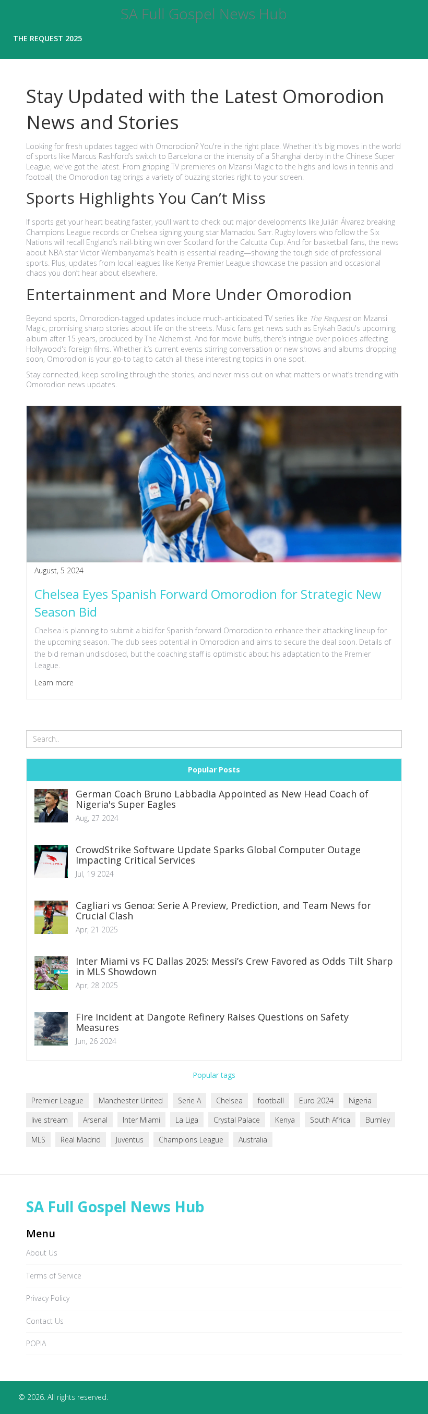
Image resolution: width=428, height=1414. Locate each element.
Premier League (57, 1100)
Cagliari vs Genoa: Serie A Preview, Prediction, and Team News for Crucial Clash (223, 911)
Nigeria (360, 1100)
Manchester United (131, 1100)
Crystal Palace (236, 1120)
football (271, 1100)
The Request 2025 (47, 38)
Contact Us (45, 1321)
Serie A (189, 1100)
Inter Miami (141, 1120)
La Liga (186, 1120)
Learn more (54, 682)
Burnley (377, 1120)
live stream (49, 1120)
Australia (253, 1140)
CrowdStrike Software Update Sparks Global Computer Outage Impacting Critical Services (218, 855)
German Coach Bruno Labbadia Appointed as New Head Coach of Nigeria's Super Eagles (222, 799)
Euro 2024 (316, 1100)
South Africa (330, 1120)
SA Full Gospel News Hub (204, 14)
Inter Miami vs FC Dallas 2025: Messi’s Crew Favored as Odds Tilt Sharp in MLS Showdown (234, 966)
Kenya (285, 1120)
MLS (38, 1140)
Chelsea (229, 1100)
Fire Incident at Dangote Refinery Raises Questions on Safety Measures (212, 1022)
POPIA (36, 1343)
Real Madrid (81, 1140)
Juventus (130, 1140)
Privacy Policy (47, 1298)
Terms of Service (53, 1276)
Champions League (191, 1140)
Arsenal (95, 1120)
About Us (41, 1253)
